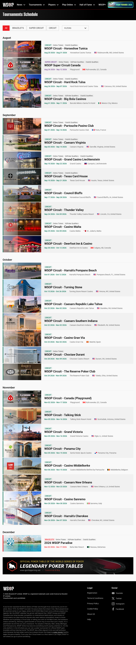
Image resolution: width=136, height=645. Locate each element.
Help (89, 619)
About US (91, 614)
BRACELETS (18, 28)
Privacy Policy (93, 603)
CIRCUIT (53, 28)
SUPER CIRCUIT (36, 28)
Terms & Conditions (95, 598)
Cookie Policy (92, 609)
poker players (58, 632)
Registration (92, 593)
